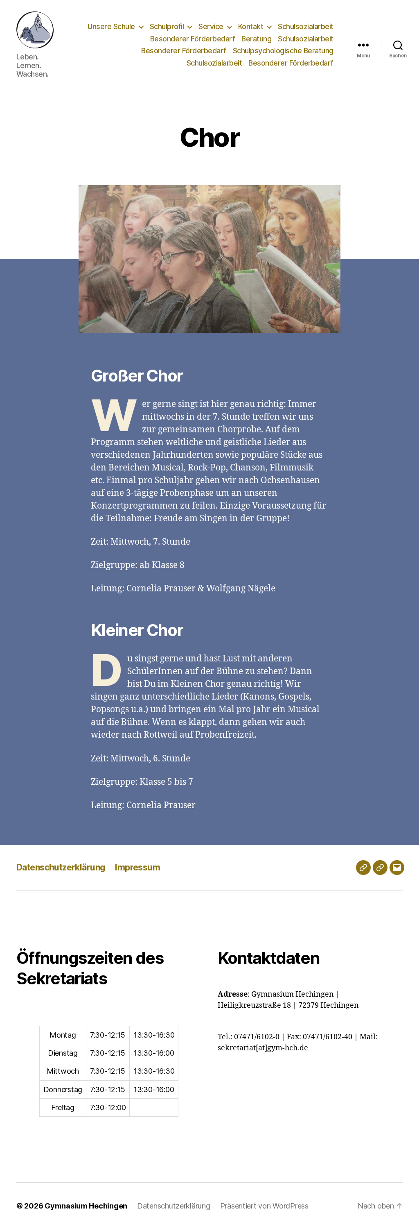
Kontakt (251, 26)
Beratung (256, 38)
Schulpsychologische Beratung (283, 50)
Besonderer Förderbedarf (192, 38)
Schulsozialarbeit (305, 26)
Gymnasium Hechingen (86, 1206)
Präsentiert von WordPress (264, 1206)
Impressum (137, 867)
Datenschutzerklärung (60, 867)
